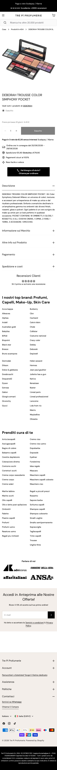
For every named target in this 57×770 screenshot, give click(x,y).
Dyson (5, 383)
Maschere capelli (37, 475)
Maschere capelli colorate (41, 479)
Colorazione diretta (11, 461)
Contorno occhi (9, 466)
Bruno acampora (9, 353)
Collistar (33, 331)
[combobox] (28, 22)
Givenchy (6, 401)
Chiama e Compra (10, 707)
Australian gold (9, 327)
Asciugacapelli (8, 443)
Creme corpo (8, 479)
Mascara (34, 470)
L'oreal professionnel (39, 396)
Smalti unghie (36, 518)
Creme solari (8, 484)
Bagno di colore (9, 448)
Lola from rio (35, 405)
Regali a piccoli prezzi (40, 491)
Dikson (5, 365)
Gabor (5, 392)
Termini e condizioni (34, 622)
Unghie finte (35, 545)
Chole (32, 327)
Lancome (34, 401)
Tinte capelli (35, 536)
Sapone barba (36, 500)
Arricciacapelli (8, 439)
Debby (33, 344)
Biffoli (4, 336)
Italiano (5, 716)
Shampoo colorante (39, 513)
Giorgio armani (9, 396)
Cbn (32, 313)
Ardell (4, 322)
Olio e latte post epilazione (14, 504)
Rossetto (34, 495)
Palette (5, 513)
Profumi (5, 522)
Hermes (33, 365)
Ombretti (6, 509)
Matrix (33, 410)
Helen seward (36, 361)
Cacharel (34, 318)
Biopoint (6, 340)
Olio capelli (7, 500)
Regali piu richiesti (10, 536)
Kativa (33, 378)
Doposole (34, 452)
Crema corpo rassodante (13, 475)
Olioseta (33, 419)
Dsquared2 (7, 378)
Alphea (5, 318)
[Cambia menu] (3, 15)
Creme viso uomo (38, 443)
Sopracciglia (35, 527)
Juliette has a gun (38, 374)
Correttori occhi (9, 470)
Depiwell (34, 353)
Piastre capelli (8, 518)
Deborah (34, 349)
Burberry (34, 309)
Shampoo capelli (37, 509)
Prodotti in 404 (17, 29)
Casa (4, 29)
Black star (6, 344)
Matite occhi (8, 495)
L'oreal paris (35, 392)
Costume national (38, 336)
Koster (33, 387)
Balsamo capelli (9, 452)
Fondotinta (35, 461)
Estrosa (5, 387)
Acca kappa (7, 309)
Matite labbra (8, 491)
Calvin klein (35, 322)
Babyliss (6, 331)
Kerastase (34, 383)
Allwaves (6, 313)
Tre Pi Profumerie (17, 740)
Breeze (5, 349)
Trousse (33, 540)
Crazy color (35, 340)
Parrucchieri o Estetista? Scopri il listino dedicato (24, 675)
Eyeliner (33, 457)
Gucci (4, 405)
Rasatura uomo (9, 531)
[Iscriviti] (51, 614)
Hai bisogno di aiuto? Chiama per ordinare (29, 172)
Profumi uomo (8, 527)
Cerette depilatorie (11, 457)
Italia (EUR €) (25, 716)
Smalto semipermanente (41, 522)
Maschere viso (36, 484)
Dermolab (6, 361)
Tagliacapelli (35, 531)
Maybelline (35, 414)
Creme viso (35, 439)
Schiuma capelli (37, 504)
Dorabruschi (7, 374)
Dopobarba (35, 448)
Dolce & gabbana (10, 370)
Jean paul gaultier (38, 370)
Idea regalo (35, 466)
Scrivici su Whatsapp (12, 702)
